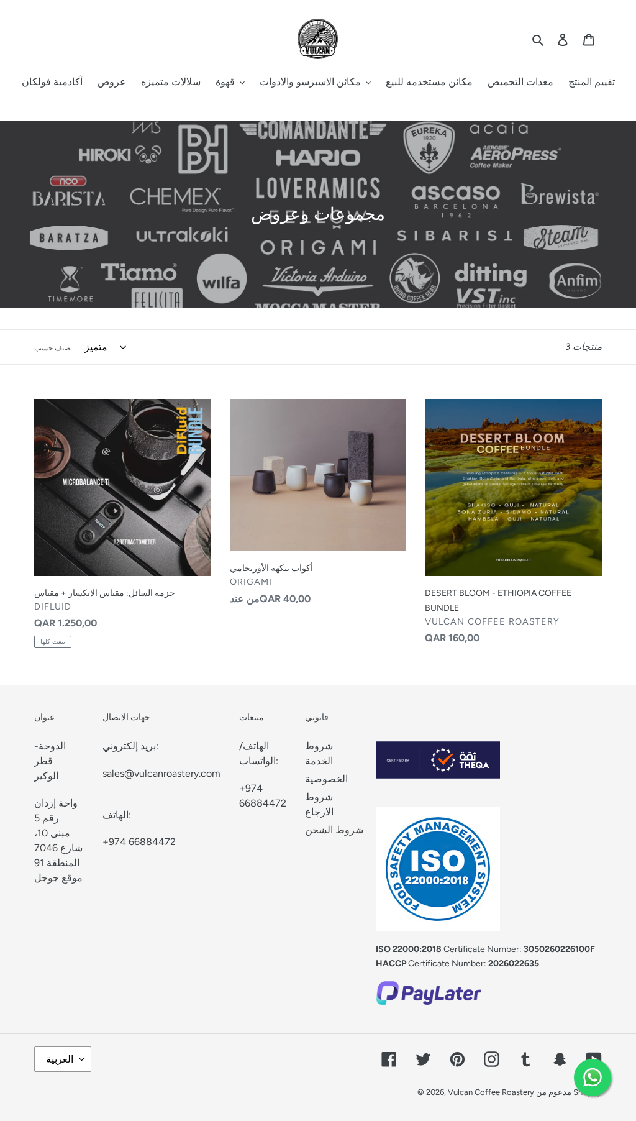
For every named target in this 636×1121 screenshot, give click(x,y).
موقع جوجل (58, 878)
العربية (59, 1059)
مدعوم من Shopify (569, 1092)
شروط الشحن (334, 830)
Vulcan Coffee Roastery (492, 1092)
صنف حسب (52, 348)
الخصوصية (326, 779)
